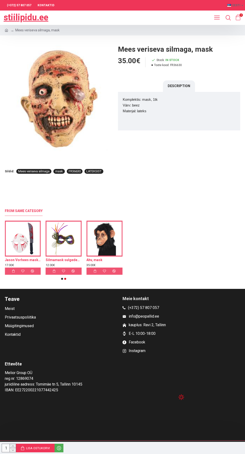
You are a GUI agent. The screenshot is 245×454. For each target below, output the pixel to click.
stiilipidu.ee (26, 17)
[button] (62, 279)
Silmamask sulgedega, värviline (95, 260)
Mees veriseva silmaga (34, 171)
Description (179, 86)
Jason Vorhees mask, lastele (54, 260)
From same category (24, 211)
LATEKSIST (93, 171)
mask (59, 171)
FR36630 (75, 171)
